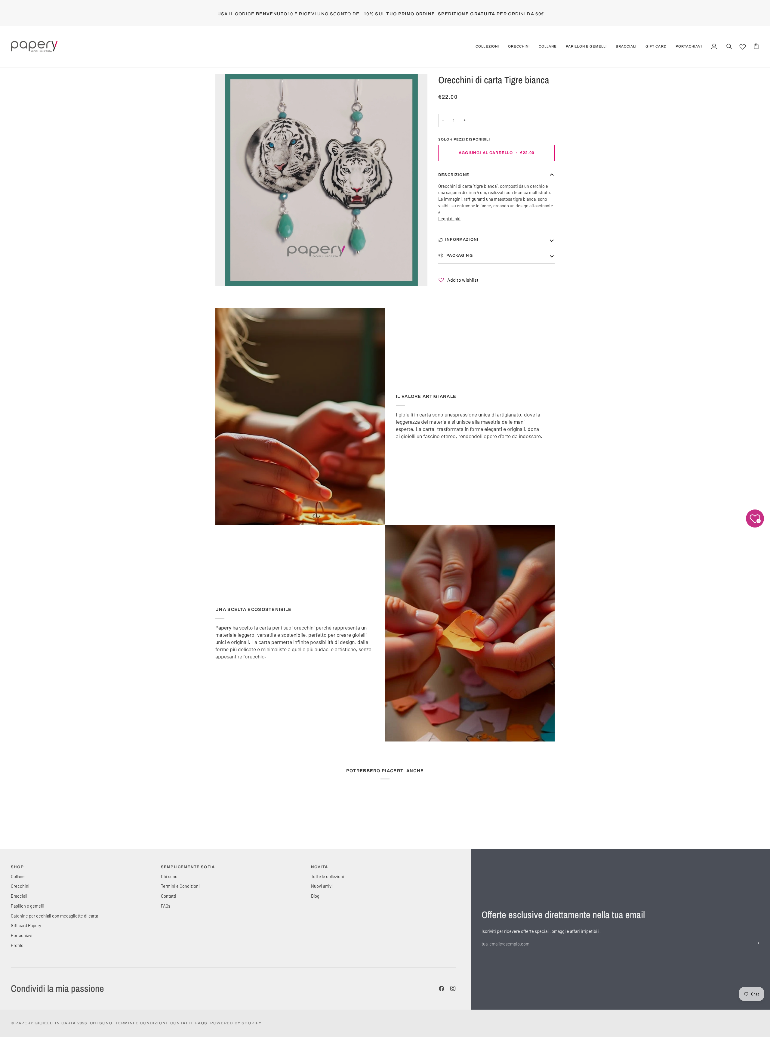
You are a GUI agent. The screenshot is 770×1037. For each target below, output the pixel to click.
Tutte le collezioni (327, 876)
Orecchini (20, 886)
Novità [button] (319, 867)
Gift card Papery (26, 925)
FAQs (165, 906)
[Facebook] (441, 988)
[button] (487, 46)
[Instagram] (453, 988)
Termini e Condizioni (180, 886)
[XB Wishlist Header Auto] (743, 45)
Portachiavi (21, 935)
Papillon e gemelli (27, 906)
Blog (315, 896)
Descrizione (453, 175)
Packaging (459, 255)
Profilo (17, 945)
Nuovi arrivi (322, 886)
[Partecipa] (754, 943)
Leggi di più (449, 218)
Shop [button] (17, 867)
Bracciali (19, 896)
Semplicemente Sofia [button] (188, 867)
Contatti (168, 896)
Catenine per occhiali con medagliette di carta (54, 915)
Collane (18, 876)
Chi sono (169, 876)
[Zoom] (321, 180)
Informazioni (462, 239)
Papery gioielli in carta (45, 1023)
